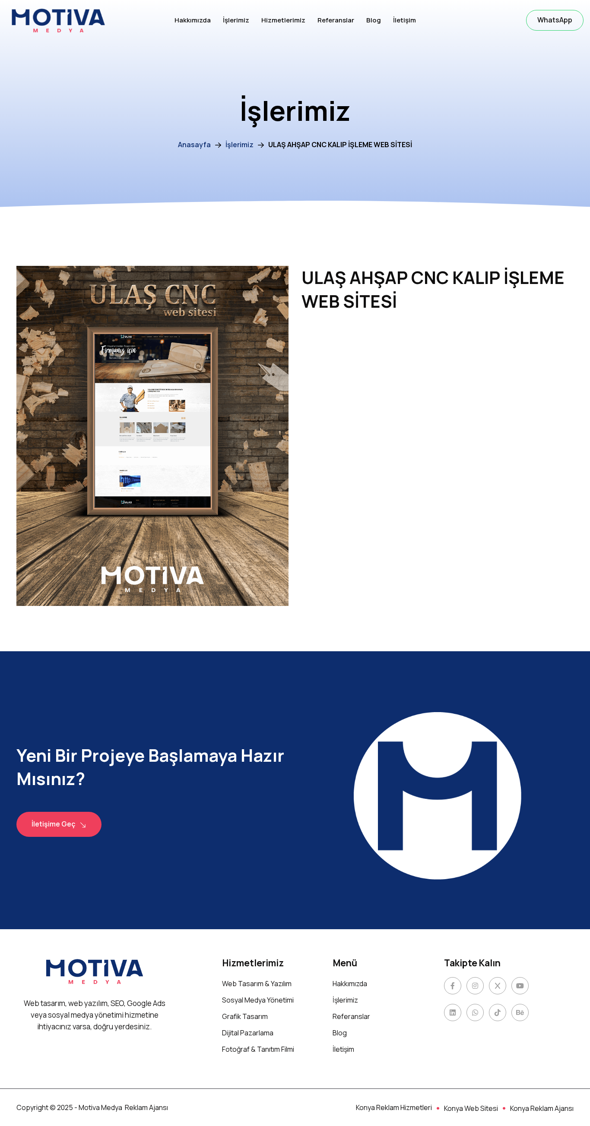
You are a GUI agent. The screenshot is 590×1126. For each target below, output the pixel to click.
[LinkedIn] (452, 1012)
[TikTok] (497, 1012)
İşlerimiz (236, 20)
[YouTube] (520, 985)
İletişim (404, 20)
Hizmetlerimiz (283, 20)
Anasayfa (194, 144)
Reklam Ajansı (146, 1107)
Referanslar (335, 20)
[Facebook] (452, 985)
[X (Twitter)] (497, 985)
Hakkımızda (192, 20)
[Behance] (520, 1012)
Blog (373, 20)
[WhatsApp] (475, 1012)
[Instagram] (475, 985)
